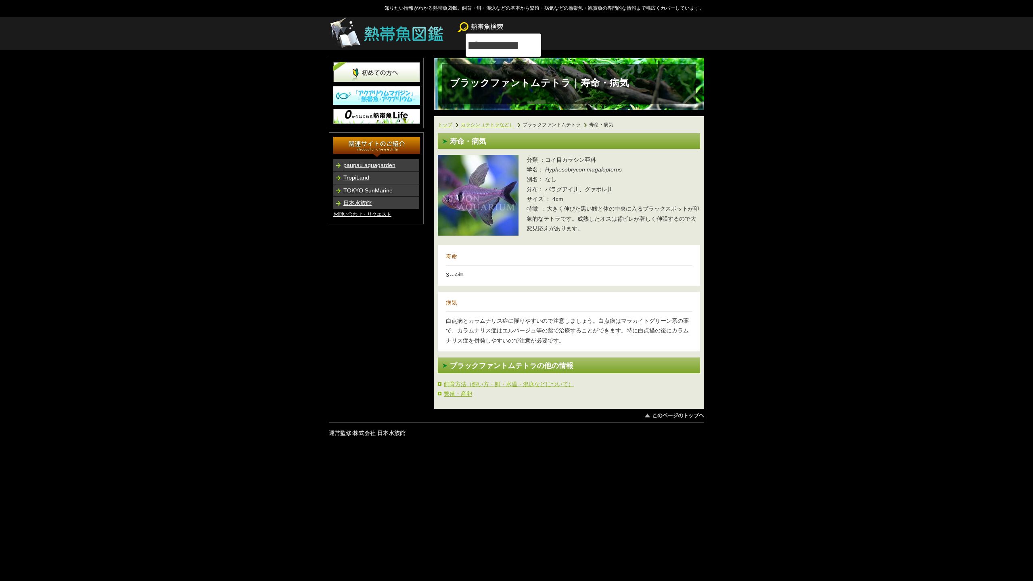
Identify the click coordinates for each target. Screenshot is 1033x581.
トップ (445, 124)
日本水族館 (357, 203)
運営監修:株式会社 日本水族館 (367, 433)
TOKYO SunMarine (368, 190)
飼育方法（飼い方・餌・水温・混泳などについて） (509, 384)
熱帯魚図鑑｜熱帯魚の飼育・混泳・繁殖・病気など (388, 33)
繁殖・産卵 (458, 394)
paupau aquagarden (369, 165)
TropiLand (356, 177)
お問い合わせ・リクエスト (362, 214)
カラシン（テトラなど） (487, 124)
